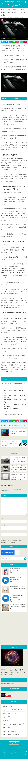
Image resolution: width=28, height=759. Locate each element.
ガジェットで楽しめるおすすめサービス (14, 724)
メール (3, 525)
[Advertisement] (14, 628)
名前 (2, 518)
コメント (4, 495)
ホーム (4, 9)
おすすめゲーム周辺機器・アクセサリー (14, 710)
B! (10, 41)
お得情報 (5, 720)
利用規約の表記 (13, 753)
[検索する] (25, 558)
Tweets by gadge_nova (7, 683)
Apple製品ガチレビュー (9, 706)
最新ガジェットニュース (9, 731)
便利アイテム (6, 727)
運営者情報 (4, 753)
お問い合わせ (23, 753)
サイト (3, 532)
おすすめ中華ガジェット (9, 713)
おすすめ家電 (6, 717)
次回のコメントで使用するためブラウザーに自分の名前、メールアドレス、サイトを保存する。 (13, 541)
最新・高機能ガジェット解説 (16, 9)
